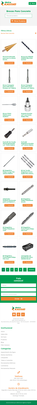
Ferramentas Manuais (8, 368)
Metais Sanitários (6, 355)
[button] (9, 63)
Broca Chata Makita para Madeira (7, 115)
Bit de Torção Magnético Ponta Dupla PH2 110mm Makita (27, 173)
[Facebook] (14, 314)
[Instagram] (18, 314)
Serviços (3, 337)
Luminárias (4, 366)
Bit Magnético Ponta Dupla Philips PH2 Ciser (27, 229)
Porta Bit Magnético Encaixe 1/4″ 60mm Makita (27, 143)
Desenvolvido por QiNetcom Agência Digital (18, 402)
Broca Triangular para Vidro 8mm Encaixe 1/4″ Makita (9, 86)
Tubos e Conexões (7, 360)
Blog (2, 342)
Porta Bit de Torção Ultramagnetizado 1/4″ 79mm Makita (9, 143)
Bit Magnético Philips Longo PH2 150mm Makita (8, 172)
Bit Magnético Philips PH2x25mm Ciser (9, 229)
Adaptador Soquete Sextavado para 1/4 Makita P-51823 (9, 201)
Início (3, 331)
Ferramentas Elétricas (8, 363)
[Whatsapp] (23, 314)
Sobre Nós (4, 334)
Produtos (4, 339)
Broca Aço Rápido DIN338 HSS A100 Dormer (27, 58)
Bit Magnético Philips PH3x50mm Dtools (27, 200)
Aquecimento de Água (8, 352)
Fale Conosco (5, 345)
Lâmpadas (4, 357)
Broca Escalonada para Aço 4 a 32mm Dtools (9, 58)
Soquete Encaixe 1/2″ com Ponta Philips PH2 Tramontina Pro (26, 116)
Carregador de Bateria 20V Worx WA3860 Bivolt (27, 257)
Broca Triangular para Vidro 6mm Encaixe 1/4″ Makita (27, 86)
